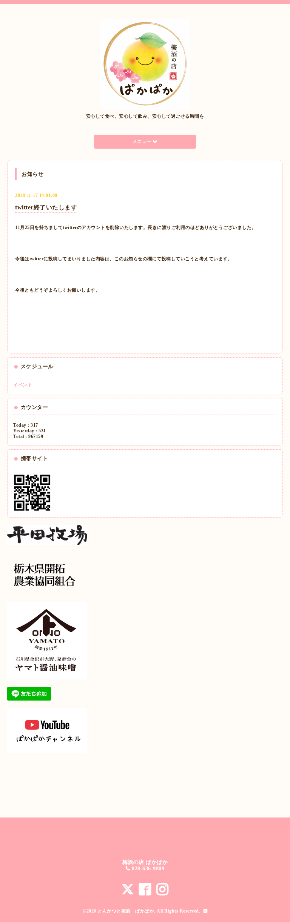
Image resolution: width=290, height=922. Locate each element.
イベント (22, 384)
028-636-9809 (148, 868)
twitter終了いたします (46, 207)
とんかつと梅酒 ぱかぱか (125, 911)
